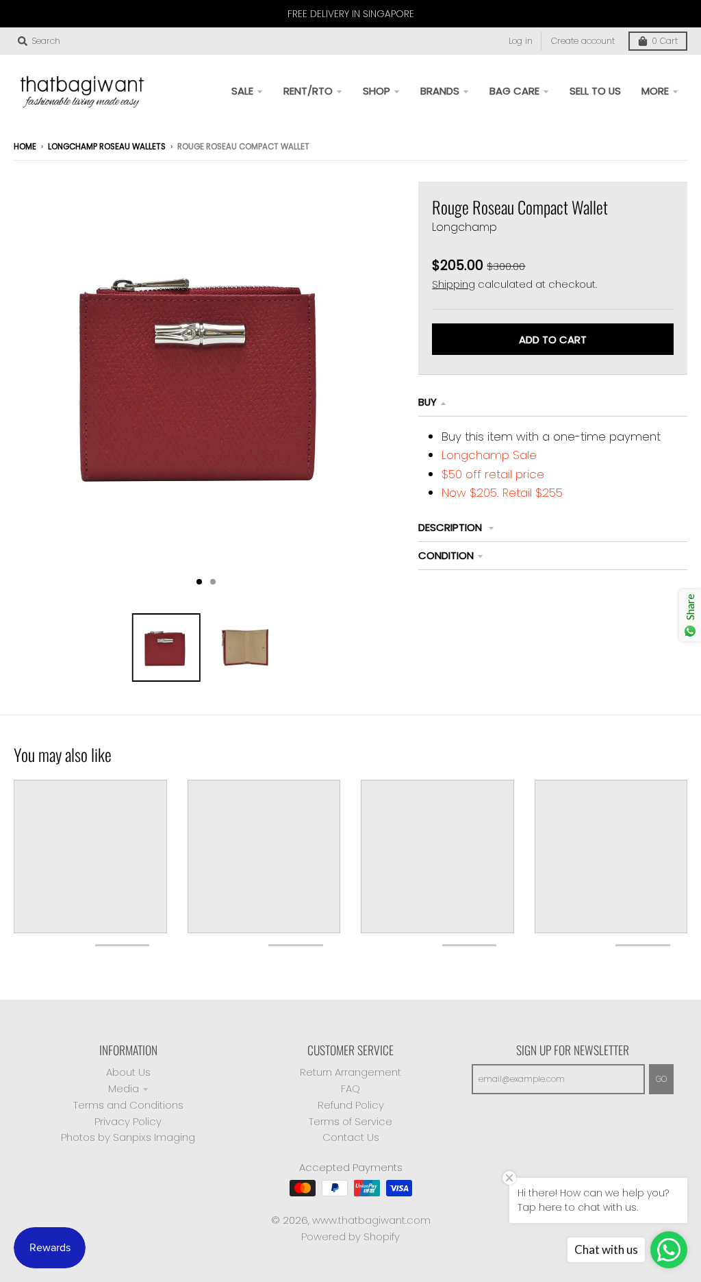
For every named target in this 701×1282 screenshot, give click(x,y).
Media (123, 1088)
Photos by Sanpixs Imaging (128, 1137)
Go (661, 1079)
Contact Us (350, 1137)
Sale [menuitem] (242, 91)
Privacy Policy (128, 1121)
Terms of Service (350, 1121)
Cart (665, 41)
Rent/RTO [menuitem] (308, 91)
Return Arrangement (350, 1072)
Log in (521, 41)
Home (25, 146)
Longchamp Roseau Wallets (107, 146)
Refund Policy (351, 1105)
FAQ (350, 1088)
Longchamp (464, 227)
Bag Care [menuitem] (514, 91)
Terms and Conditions (128, 1105)
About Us (128, 1072)
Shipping (453, 284)
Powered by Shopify (350, 1236)
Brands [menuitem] (439, 91)
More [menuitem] (655, 91)
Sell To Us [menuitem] (595, 91)
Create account (583, 41)
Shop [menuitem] (376, 91)
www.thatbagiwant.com (371, 1220)
